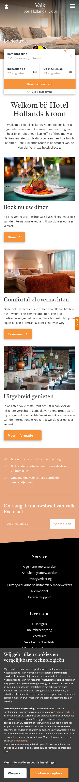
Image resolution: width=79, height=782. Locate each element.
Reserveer (16, 334)
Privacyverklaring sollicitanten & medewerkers (39, 585)
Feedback (76, 324)
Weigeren (15, 773)
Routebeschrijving (39, 630)
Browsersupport (39, 597)
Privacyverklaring (40, 579)
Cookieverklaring (18, 740)
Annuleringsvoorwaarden (39, 573)
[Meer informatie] (39, 368)
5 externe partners (64, 711)
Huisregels (39, 624)
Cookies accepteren (49, 773)
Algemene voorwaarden (39, 566)
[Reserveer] (39, 271)
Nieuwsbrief (39, 591)
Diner (12, 237)
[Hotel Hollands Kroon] (39, 10)
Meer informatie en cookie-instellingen (30, 762)
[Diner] (39, 179)
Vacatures (39, 636)
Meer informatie (21, 435)
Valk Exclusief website (39, 642)
